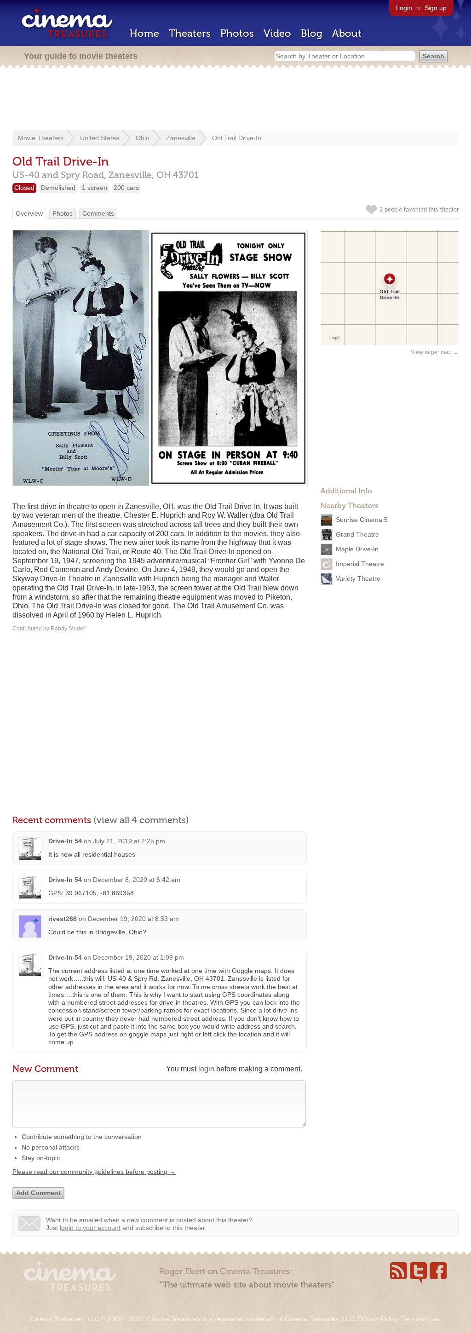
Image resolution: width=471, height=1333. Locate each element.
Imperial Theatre (360, 563)
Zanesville (180, 138)
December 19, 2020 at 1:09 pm (138, 957)
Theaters (190, 33)
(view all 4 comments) (141, 819)
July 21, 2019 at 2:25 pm (129, 841)
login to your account (90, 1227)
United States (99, 138)
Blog (311, 33)
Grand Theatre (357, 534)
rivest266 (62, 918)
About (347, 33)
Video (277, 33)
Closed (24, 187)
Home (144, 33)
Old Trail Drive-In (236, 138)
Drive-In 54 (65, 841)
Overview (29, 213)
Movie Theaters (40, 138)
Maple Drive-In (357, 549)
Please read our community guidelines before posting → (94, 1171)
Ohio (142, 138)
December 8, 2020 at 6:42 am (136, 879)
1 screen (94, 187)
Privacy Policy (377, 1318)
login (206, 1069)
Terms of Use (420, 1318)
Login (404, 7)
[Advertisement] (235, 99)
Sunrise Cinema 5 (362, 519)
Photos (237, 33)
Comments (98, 213)
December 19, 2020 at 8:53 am (133, 918)
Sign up (436, 7)
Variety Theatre (358, 578)
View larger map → (435, 352)
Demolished (58, 187)
